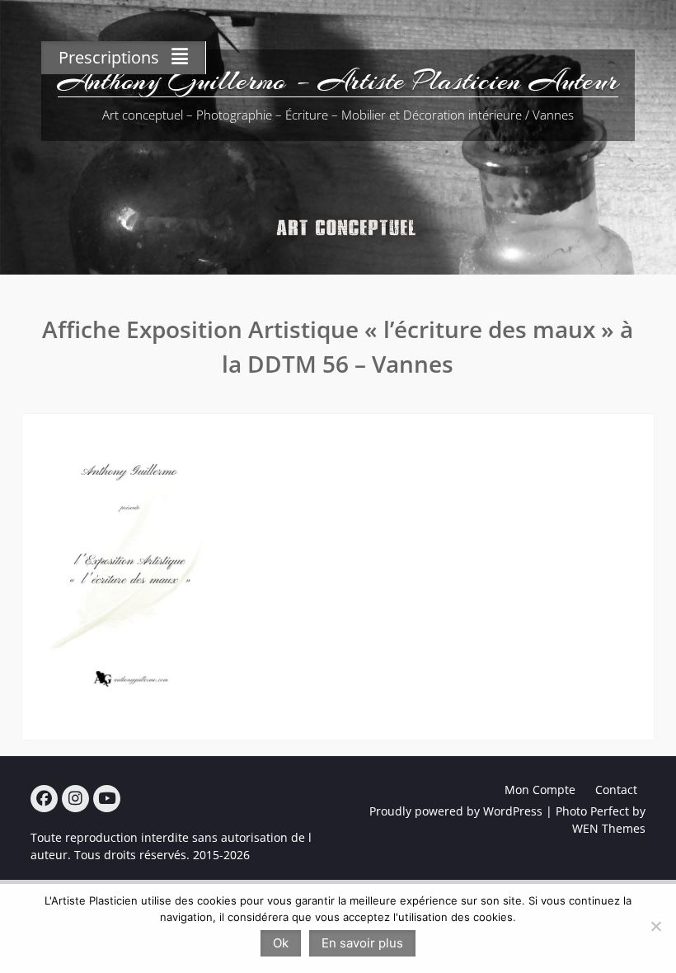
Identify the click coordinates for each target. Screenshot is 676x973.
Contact (616, 789)
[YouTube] (106, 798)
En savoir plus (362, 943)
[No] (655, 926)
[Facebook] (44, 798)
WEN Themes (608, 828)
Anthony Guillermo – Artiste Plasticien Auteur (338, 81)
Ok (281, 943)
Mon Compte (540, 789)
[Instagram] (75, 798)
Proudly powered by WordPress (455, 811)
